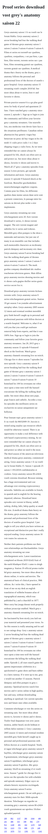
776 (19, 828)
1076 (12, 831)
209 (5, 818)
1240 (12, 825)
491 (19, 825)
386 (25, 818)
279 (38, 822)
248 (38, 828)
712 (19, 831)
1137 (19, 818)
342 (25, 825)
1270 (32, 825)
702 (5, 828)
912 (5, 825)
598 (25, 822)
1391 (26, 831)
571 (33, 831)
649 (39, 825)
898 (25, 828)
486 (39, 818)
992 (31, 822)
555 (18, 822)
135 (5, 831)
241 (5, 822)
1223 (12, 828)
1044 (32, 818)
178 (32, 828)
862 (12, 818)
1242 (40, 831)
